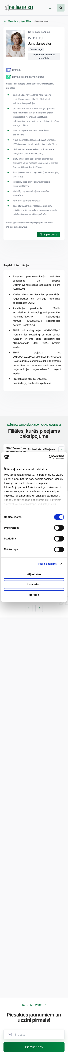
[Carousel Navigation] (34, 608)
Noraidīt (34, 594)
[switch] (59, 528)
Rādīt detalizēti (47, 563)
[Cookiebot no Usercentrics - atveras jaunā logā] (49, 457)
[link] (48, 234)
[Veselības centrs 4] (19, 8)
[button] (50, 8)
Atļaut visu (34, 574)
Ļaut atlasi (33, 584)
